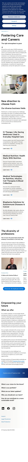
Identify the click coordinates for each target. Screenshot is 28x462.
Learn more (6, 148)
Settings (14, 25)
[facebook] (8, 408)
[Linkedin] (3, 408)
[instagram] (13, 408)
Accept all (14, 21)
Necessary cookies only (14, 17)
